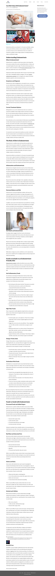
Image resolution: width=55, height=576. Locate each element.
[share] (27, 31)
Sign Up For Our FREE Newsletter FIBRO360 (42, 16)
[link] (7, 31)
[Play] (32, 37)
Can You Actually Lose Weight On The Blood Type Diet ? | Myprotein (17, 31)
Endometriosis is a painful (11, 263)
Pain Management (10, 536)
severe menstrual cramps (27, 67)
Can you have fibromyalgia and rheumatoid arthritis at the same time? (18, 539)
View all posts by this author (11, 568)
